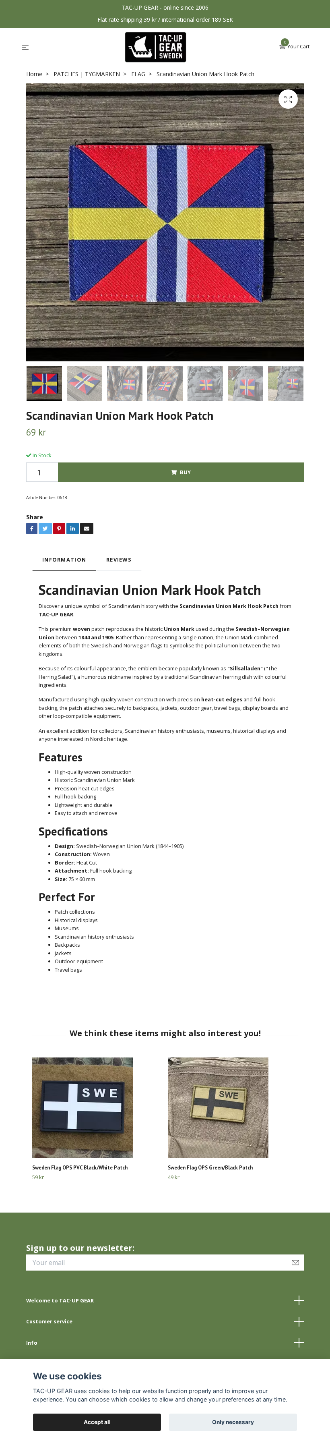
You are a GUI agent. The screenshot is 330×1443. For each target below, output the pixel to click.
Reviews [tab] (119, 559)
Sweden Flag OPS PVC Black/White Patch (80, 1167)
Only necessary (233, 1422)
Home (34, 74)
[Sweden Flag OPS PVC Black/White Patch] (97, 1107)
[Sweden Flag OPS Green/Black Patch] (232, 1107)
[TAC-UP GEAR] (155, 47)
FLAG (138, 74)
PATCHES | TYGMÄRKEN (87, 74)
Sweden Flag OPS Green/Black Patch (210, 1167)
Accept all (97, 1422)
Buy (185, 472)
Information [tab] (64, 559)
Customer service (49, 1321)
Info (31, 1342)
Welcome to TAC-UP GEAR (60, 1300)
